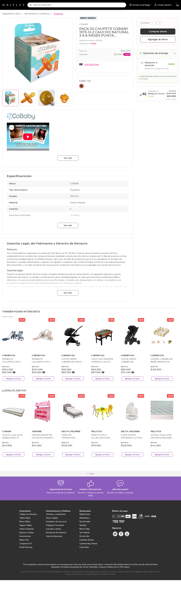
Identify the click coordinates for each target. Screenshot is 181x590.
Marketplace (84, 518)
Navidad (82, 525)
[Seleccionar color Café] (81, 86)
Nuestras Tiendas (26, 532)
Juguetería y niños (11, 13)
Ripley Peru (24, 540)
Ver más (68, 158)
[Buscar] (30, 5)
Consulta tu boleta (53, 529)
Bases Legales (52, 518)
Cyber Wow (84, 547)
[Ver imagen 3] (46, 98)
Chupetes (58, 13)
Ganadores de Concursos (56, 521)
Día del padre (84, 521)
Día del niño (84, 536)
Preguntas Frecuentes (55, 525)
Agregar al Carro (13, 378)
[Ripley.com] (15, 5)
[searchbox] (80, 5)
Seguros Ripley (25, 525)
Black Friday (84, 529)
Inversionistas (25, 536)
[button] (177, 5)
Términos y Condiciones (56, 514)
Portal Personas (26, 547)
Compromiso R (25, 543)
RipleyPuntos (84, 514)
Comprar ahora (158, 31)
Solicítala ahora (91, 64)
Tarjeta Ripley (25, 518)
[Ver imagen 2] (28, 98)
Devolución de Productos (56, 532)
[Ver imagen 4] (64, 98)
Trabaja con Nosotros (28, 514)
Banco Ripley (24, 521)
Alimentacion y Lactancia (36, 13)
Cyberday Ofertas (86, 540)
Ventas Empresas (26, 529)
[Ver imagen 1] (10, 98)
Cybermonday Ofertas (88, 543)
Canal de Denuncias (54, 536)
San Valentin (84, 532)
